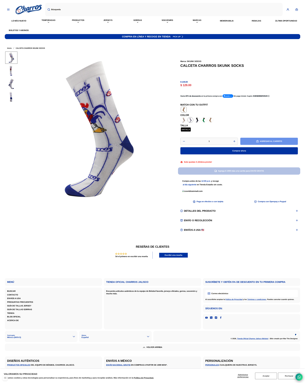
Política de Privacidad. (144, 378)
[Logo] (28, 9)
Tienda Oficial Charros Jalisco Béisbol (252, 339)
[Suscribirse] (294, 293)
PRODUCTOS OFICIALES (18, 365)
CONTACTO (12, 295)
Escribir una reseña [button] (173, 255)
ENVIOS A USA (14, 298)
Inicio (9, 48)
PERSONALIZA (212, 365)
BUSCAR (11, 291)
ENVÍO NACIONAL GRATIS (118, 365)
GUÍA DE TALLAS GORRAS (19, 309)
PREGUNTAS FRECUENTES (20, 302)
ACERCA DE (13, 320)
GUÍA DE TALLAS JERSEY (19, 306)
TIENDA (10, 313)
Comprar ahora (239, 151)
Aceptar (266, 376)
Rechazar (289, 376)
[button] (11, 58)
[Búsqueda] (47, 9)
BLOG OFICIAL (14, 317)
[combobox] (164, 9)
